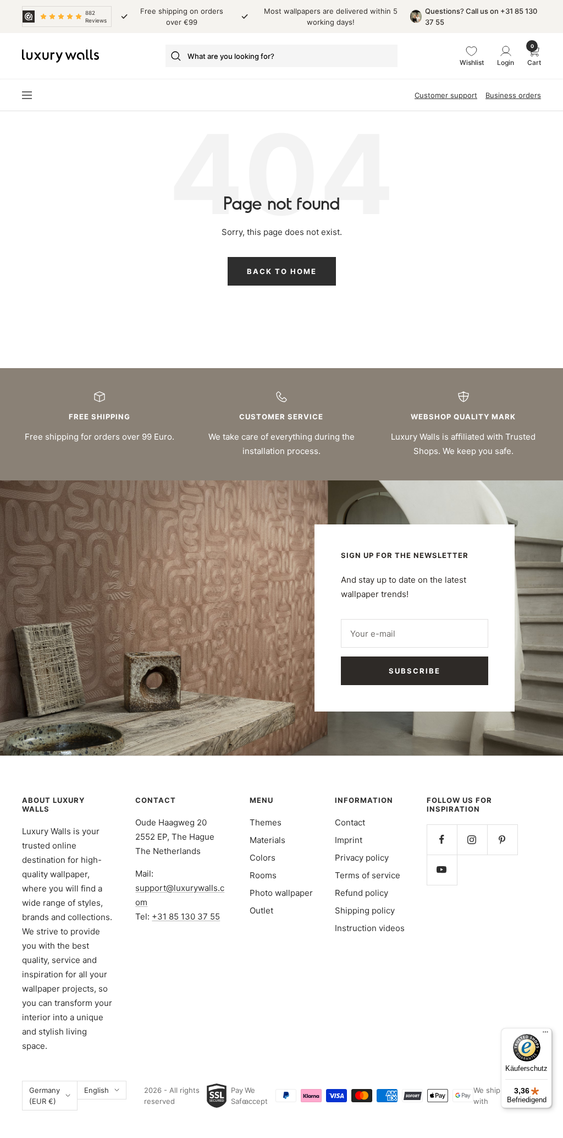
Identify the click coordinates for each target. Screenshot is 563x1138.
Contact (350, 822)
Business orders (513, 95)
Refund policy (361, 893)
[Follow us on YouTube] (442, 870)
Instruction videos (370, 928)
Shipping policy (365, 910)
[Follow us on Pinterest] (502, 839)
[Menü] (545, 1034)
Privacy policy (362, 857)
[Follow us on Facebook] (442, 839)
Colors (262, 857)
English (96, 1090)
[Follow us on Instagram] (472, 839)
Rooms (263, 875)
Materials (267, 840)
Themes (266, 822)
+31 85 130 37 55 (186, 916)
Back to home (282, 271)
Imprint (348, 840)
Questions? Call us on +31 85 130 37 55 (481, 16)
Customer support (446, 95)
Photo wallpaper (281, 893)
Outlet (261, 910)
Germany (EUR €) (44, 1096)
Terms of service (367, 875)
